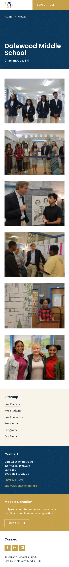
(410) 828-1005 (14, 479)
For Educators (14, 417)
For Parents (12, 404)
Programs (11, 430)
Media (22, 16)
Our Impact (12, 436)
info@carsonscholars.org (21, 485)
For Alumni (12, 423)
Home (8, 16)
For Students (13, 410)
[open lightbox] (35, 101)
